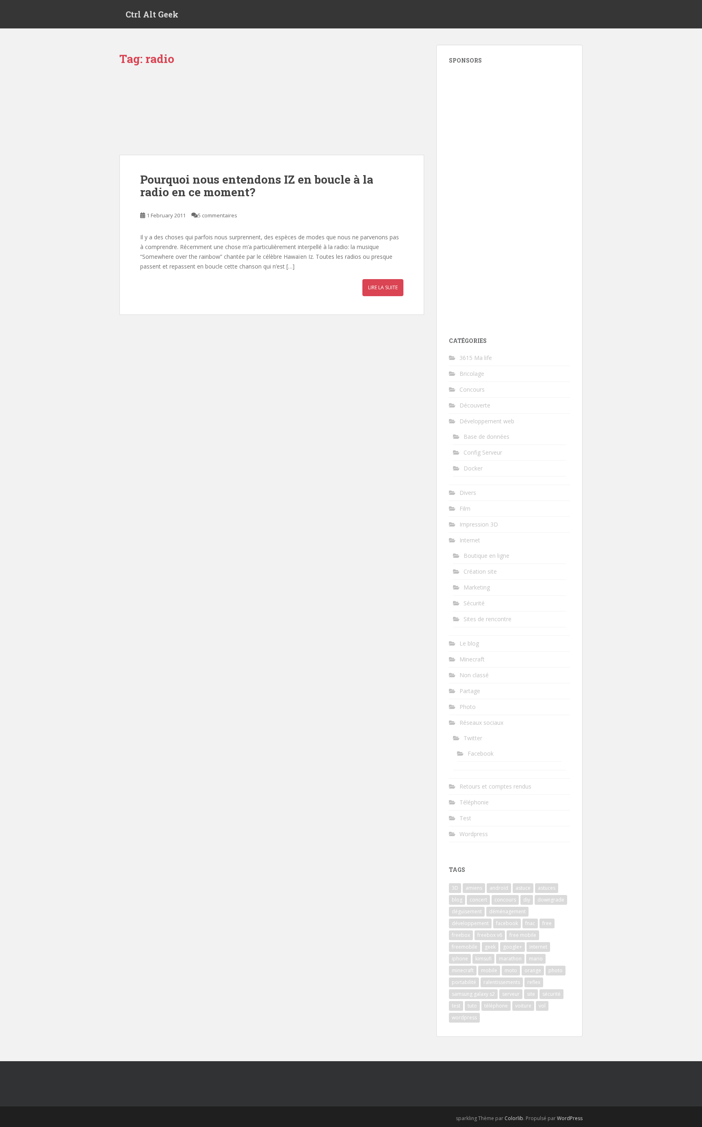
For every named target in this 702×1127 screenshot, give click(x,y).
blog (457, 899)
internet (538, 946)
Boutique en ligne (486, 555)
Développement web (486, 421)
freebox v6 (489, 935)
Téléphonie (474, 802)
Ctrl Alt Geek (152, 14)
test (456, 1005)
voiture (523, 1005)
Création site (480, 571)
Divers (467, 492)
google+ (512, 946)
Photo (467, 707)
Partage (469, 691)
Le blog (469, 643)
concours (505, 899)
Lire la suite (383, 287)
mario (536, 958)
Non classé (474, 675)
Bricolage (471, 373)
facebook (507, 923)
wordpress (464, 1017)
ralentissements (501, 982)
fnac (530, 923)
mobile (489, 970)
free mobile (522, 935)
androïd (499, 887)
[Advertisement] (509, 195)
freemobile (464, 946)
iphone (460, 958)
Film (464, 508)
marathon (510, 958)
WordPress (570, 1118)
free (547, 923)
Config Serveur (483, 452)
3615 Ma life (475, 358)
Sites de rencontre (487, 619)
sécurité (551, 993)
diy (526, 899)
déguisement (467, 911)
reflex (533, 982)
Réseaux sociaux (481, 722)
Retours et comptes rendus (495, 786)
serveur (511, 993)
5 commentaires (217, 215)
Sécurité (474, 603)
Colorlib (514, 1118)
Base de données (486, 436)
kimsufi (483, 958)
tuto (472, 1005)
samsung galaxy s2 (473, 993)
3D (455, 887)
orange (532, 970)
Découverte (474, 405)
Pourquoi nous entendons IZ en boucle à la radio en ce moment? (256, 185)
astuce (523, 887)
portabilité (464, 982)
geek (490, 946)
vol (542, 1005)
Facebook (481, 753)
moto (511, 970)
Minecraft (472, 659)
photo (555, 970)
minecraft (463, 970)
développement (470, 923)
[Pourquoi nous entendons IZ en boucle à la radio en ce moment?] (271, 114)
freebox (461, 935)
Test (465, 818)
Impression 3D (478, 524)
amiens (474, 887)
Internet (469, 540)
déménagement (507, 911)
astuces (546, 887)
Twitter (473, 738)
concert (478, 899)
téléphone (496, 1005)
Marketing (477, 587)
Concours (472, 389)
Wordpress (473, 834)
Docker (473, 468)
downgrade (550, 899)
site (531, 993)
